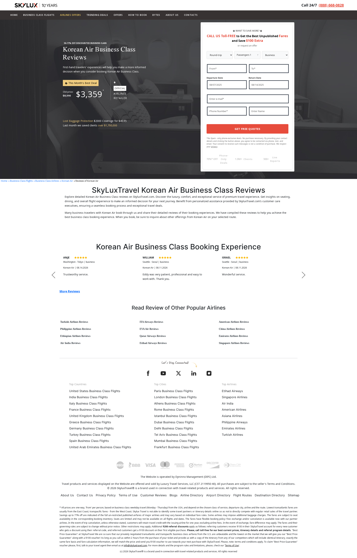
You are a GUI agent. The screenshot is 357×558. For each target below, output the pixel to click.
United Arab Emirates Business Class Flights (100, 447)
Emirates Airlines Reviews (233, 336)
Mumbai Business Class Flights (175, 441)
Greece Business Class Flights (90, 422)
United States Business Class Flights (94, 391)
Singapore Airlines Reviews (234, 343)
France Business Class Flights (89, 409)
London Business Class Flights (175, 397)
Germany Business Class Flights (91, 428)
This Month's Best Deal (82, 83)
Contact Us (85, 495)
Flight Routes (242, 495)
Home (14, 15)
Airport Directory (218, 495)
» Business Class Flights (20, 180)
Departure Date (215, 77)
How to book (137, 15)
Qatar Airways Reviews (153, 336)
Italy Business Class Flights (88, 403)
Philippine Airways (234, 422)
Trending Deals (97, 15)
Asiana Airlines (232, 416)
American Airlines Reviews (234, 322)
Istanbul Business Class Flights (175, 416)
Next (303, 275)
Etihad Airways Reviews (153, 343)
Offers (118, 15)
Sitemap (293, 495)
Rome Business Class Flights (174, 409)
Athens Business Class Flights (174, 403)
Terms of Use (128, 495)
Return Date (255, 77)
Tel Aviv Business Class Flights (175, 434)
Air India (227, 403)
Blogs (173, 495)
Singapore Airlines (234, 397)
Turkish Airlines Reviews (74, 322)
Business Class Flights (38, 15)
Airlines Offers (70, 15)
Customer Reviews (153, 495)
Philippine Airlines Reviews (75, 329)
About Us (67, 495)
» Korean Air (66, 180)
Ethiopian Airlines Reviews (75, 336)
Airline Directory (191, 495)
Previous (53, 275)
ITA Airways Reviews (151, 322)
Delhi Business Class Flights (173, 428)
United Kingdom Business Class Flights (96, 416)
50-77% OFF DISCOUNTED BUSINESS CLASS (85, 43)
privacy (214, 146)
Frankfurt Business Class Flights (176, 447)
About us (172, 15)
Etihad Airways (232, 391)
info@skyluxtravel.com (135, 545)
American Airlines (234, 409)
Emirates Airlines (233, 428)
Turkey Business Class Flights (89, 434)
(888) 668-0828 (331, 5)
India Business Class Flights (88, 397)
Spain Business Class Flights (89, 441)
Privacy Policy (106, 495)
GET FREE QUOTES (247, 129)
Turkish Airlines (232, 434)
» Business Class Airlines (46, 180)
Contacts (191, 15)
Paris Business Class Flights (173, 391)
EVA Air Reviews (149, 329)
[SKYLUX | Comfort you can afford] (36, 5)
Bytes (156, 15)
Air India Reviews (70, 343)
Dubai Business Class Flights (174, 422)
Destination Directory (270, 495)
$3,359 (89, 94)
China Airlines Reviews (232, 329)
